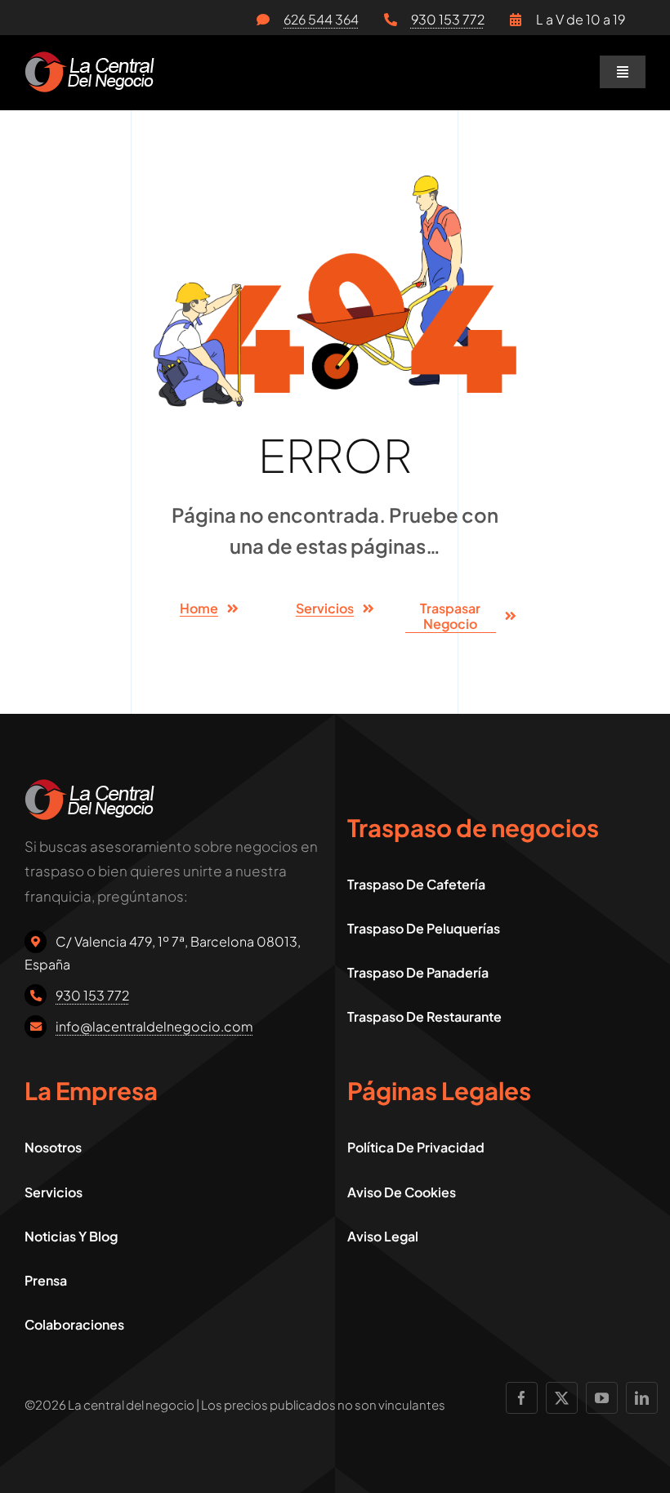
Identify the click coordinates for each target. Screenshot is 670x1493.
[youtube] (602, 1398)
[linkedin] (642, 1398)
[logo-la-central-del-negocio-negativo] (89, 58)
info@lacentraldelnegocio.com (154, 1026)
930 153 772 (448, 19)
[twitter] (562, 1398)
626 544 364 (321, 19)
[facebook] (522, 1398)
